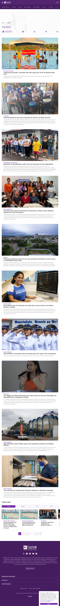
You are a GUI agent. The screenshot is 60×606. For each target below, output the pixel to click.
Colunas (4, 580)
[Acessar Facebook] (30, 554)
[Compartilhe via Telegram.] (46, 31)
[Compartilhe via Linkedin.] (57, 31)
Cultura (57, 7)
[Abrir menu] (2, 2)
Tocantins (14, 7)
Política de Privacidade (34, 588)
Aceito (48, 603)
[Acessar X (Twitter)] (24, 554)
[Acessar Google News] (36, 554)
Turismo (44, 7)
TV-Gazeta (50, 7)
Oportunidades (27, 7)
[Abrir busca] (57, 2)
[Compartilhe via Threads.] (34, 31)
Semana (23, 506)
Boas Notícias (36, 7)
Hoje (8, 506)
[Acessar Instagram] (27, 554)
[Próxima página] (40, 533)
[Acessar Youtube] (33, 554)
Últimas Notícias (5, 7)
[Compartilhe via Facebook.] (23, 31)
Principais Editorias (8, 576)
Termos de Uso (23, 588)
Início (3, 23)
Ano (51, 506)
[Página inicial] (30, 548)
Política (20, 7)
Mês (37, 506)
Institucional (6, 584)
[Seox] (30, 596)
